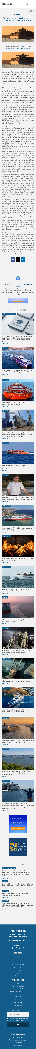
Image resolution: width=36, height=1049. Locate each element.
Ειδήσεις (18, 14)
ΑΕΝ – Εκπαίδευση (18, 964)
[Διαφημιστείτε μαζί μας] (18, 300)
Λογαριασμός (18, 1005)
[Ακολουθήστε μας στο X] (20, 948)
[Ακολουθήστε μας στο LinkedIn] (23, 948)
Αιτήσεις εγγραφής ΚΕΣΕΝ (18, 992)
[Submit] (18, 1024)
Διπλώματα (18, 983)
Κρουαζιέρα (18, 967)
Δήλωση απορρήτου (13, 1040)
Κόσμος (18, 959)
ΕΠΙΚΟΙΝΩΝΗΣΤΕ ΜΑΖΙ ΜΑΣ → (18, 941)
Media (18, 973)
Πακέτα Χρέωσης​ (18, 1003)
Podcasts (18, 976)
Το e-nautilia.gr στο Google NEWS (18, 285)
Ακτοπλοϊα (18, 962)
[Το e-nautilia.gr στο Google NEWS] (18, 278)
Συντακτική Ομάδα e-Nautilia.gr (18, 49)
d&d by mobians (18, 1046)
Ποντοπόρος (18, 970)
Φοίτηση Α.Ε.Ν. (18, 989)
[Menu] (32, 4)
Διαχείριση (23, 1040)
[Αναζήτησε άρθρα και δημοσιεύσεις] (27, 4)
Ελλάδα (18, 956)
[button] (13, 259)
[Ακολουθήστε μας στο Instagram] (12, 948)
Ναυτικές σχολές (18, 986)
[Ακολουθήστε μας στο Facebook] (16, 948)
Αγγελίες (18, 1000)
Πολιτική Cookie (18, 1037)
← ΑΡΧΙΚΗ (30, 11)
